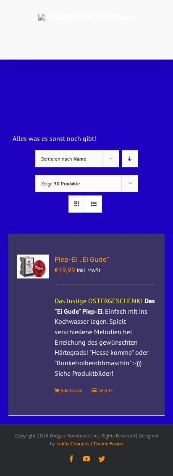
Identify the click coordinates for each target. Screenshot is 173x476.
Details (105, 390)
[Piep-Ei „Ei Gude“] (33, 266)
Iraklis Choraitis (72, 443)
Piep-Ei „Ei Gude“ (82, 259)
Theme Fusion (108, 443)
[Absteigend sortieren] (130, 158)
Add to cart (71, 390)
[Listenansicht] (93, 204)
